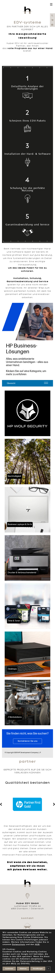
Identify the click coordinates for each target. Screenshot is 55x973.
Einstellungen (38, 969)
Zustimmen (9, 969)
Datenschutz (18, 944)
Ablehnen (23, 969)
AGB (37, 944)
